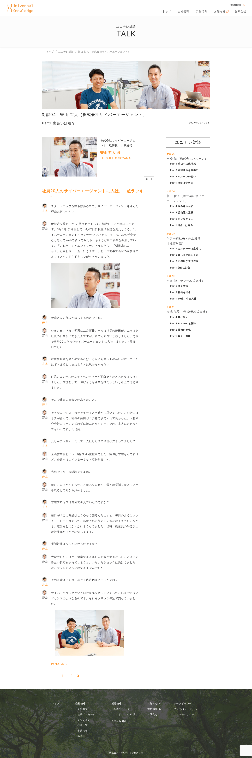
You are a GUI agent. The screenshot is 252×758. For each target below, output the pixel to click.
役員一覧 (82, 725)
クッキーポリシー (184, 714)
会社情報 (183, 11)
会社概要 (82, 708)
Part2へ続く (59, 663)
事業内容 (82, 730)
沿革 (80, 736)
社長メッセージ (86, 714)
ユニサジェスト (122, 714)
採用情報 (236, 4)
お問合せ (240, 11)
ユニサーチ (119, 708)
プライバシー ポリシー (187, 708)
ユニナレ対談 (119, 721)
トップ (166, 11)
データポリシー (183, 703)
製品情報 (201, 11)
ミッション (83, 719)
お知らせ (220, 11)
